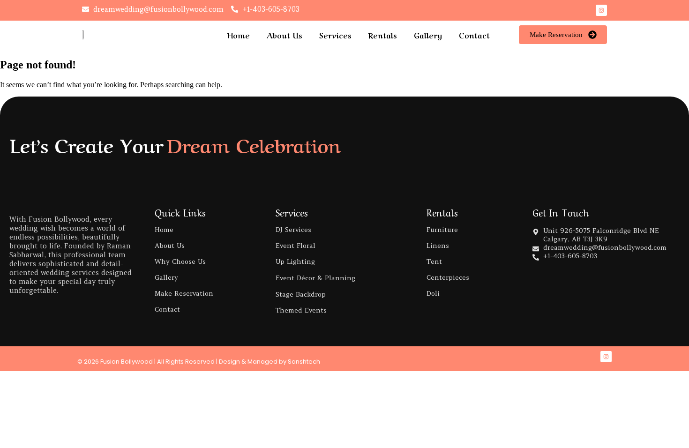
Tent (434, 261)
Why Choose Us (180, 261)
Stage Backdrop (301, 294)
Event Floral (295, 245)
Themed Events (301, 310)
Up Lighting (295, 261)
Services (335, 34)
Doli (433, 293)
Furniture (442, 229)
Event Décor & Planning (315, 278)
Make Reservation (184, 293)
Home (238, 34)
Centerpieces (448, 277)
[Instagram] (601, 10)
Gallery (428, 34)
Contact (474, 34)
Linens (438, 245)
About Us (284, 34)
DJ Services (293, 229)
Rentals (382, 34)
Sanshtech (304, 361)
